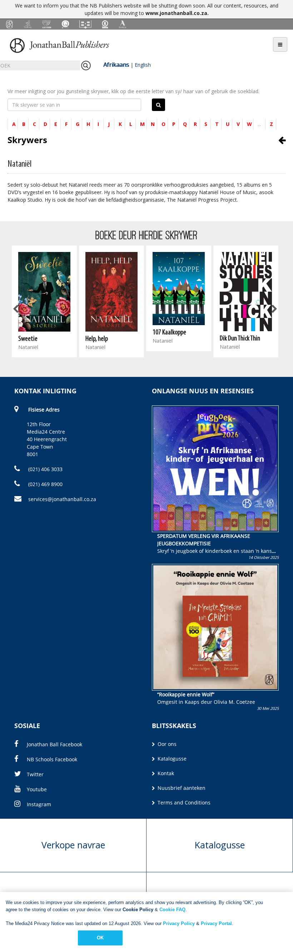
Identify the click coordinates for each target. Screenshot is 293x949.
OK (100, 937)
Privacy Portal (216, 923)
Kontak (165, 773)
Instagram (39, 804)
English (143, 64)
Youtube (37, 789)
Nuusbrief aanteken (180, 787)
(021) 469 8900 (45, 484)
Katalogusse (171, 758)
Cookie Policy (138, 909)
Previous (16, 309)
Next (273, 309)
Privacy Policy (179, 923)
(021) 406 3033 (45, 469)
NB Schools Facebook (52, 759)
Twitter (35, 774)
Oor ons (166, 744)
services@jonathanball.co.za (62, 499)
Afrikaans (116, 65)
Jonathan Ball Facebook (54, 744)
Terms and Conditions (183, 802)
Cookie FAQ (172, 909)
